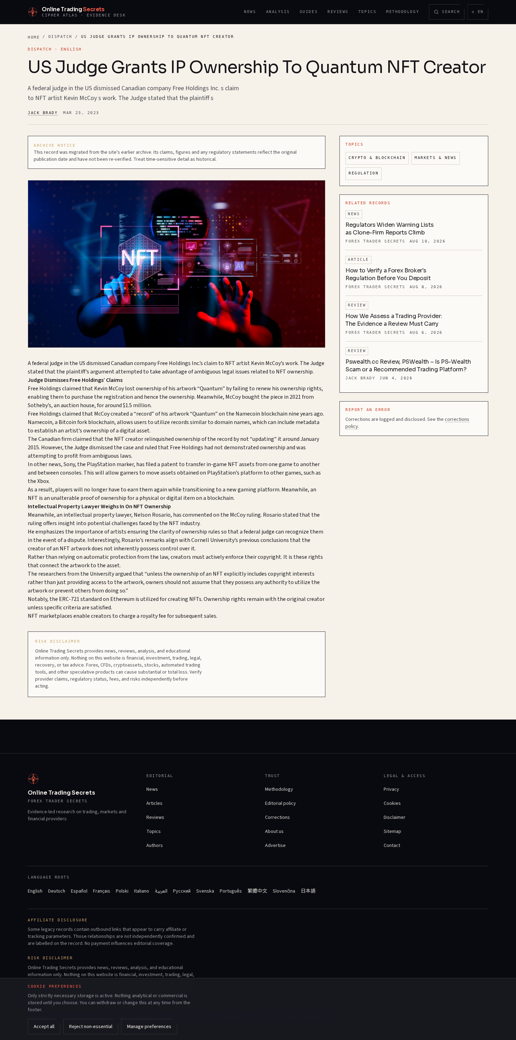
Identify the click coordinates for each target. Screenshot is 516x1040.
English (35, 891)
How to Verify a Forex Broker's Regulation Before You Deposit (388, 274)
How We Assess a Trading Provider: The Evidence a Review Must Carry (393, 319)
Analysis (278, 11)
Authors (154, 845)
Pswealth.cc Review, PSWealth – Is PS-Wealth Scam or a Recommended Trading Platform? (408, 365)
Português (231, 891)
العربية (161, 891)
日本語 (308, 891)
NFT (230, 363)
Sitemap (392, 831)
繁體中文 (257, 891)
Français (101, 891)
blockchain (274, 414)
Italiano (141, 891)
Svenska (205, 891)
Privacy (391, 789)
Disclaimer (394, 817)
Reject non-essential (90, 1026)
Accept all (44, 1026)
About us (274, 831)
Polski (122, 891)
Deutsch (56, 891)
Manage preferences (149, 1026)
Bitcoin (67, 422)
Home (34, 37)
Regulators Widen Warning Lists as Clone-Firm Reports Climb (389, 228)
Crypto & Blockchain (377, 157)
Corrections (277, 817)
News (250, 11)
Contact (392, 845)
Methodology (402, 11)
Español (79, 891)
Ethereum (122, 599)
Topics (367, 11)
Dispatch (60, 36)
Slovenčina (284, 891)
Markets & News (436, 157)
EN (479, 13)
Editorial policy (280, 803)
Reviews (338, 11)
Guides (309, 11)
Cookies (392, 803)
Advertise (275, 845)
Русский (182, 891)
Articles (154, 803)
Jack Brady (43, 113)
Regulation (363, 173)
